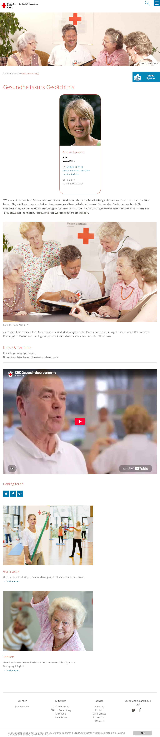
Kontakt (99, 710)
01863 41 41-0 (75, 166)
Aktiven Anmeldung (61, 710)
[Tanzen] (48, 621)
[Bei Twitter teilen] (6, 494)
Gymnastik (11, 571)
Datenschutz (99, 713)
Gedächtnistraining (30, 73)
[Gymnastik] (48, 535)
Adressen (99, 706)
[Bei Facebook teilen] (13, 494)
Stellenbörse (60, 717)
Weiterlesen (13, 581)
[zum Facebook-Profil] (133, 710)
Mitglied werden (60, 706)
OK (142, 732)
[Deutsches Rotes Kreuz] (9, 6)
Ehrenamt (61, 713)
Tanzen (8, 657)
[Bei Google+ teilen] (20, 494)
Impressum (99, 717)
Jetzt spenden (22, 706)
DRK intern (99, 721)
